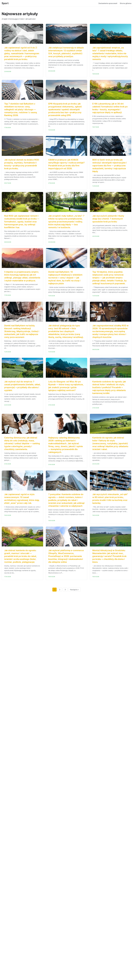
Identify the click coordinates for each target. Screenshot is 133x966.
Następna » (74, 590)
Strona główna (125, 3)
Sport (5, 3)
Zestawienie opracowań (107, 3)
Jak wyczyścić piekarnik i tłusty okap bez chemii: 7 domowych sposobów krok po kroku (108, 219)
